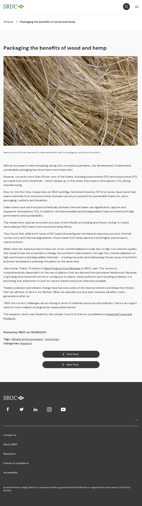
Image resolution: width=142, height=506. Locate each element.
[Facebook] (7, 409)
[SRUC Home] (14, 7)
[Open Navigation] (137, 6)
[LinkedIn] (35, 409)
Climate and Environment (27, 339)
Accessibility (10, 472)
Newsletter (9, 453)
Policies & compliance (16, 463)
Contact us (9, 435)
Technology (52, 339)
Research (26, 343)
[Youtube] (63, 409)
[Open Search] (126, 6)
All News (8, 22)
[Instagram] (49, 409)
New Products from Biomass (62, 268)
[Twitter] (21, 409)
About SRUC (10, 444)
